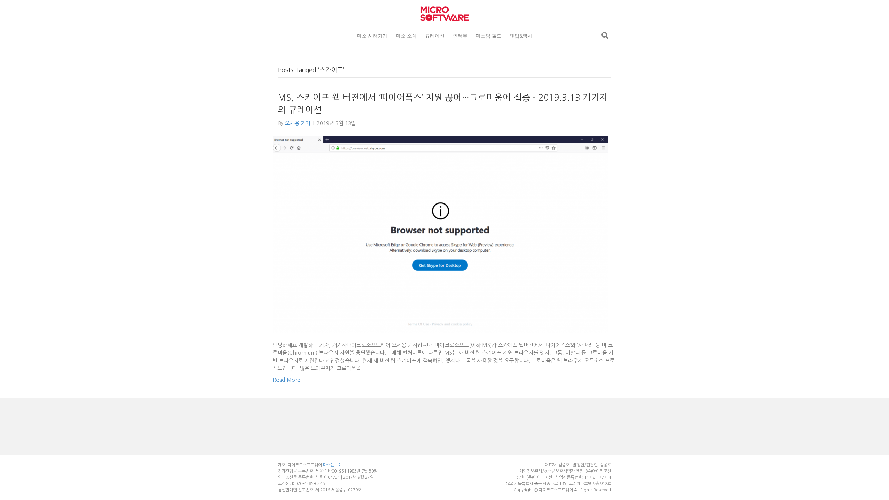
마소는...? (332, 465)
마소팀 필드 (488, 36)
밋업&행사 (521, 36)
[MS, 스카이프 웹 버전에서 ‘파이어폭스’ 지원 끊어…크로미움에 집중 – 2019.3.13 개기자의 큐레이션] (440, 233)
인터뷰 (460, 36)
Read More (286, 379)
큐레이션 (434, 36)
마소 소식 (406, 36)
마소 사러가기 (372, 36)
